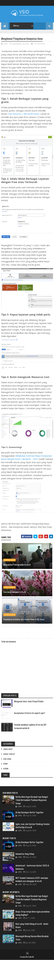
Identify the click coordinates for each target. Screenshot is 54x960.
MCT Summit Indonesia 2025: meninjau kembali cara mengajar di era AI (32, 879)
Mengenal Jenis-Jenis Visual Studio (28, 701)
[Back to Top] (27, 953)
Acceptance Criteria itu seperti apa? (29, 712)
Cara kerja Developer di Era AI (14, 591)
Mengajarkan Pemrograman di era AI (17, 564)
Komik (5, 764)
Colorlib (31, 957)
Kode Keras (7, 759)
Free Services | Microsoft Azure (23, 113)
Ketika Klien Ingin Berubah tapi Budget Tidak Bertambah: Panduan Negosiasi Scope (32, 800)
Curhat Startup (9, 754)
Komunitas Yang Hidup (25, 853)
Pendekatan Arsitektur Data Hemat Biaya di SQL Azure (23, 619)
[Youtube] (51, 3)
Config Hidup (39, 43)
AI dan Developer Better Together (29, 812)
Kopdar (5, 768)
